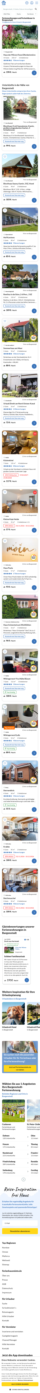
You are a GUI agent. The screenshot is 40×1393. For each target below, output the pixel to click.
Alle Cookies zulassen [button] (20, 1384)
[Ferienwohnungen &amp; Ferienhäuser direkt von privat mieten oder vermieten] (3, 3)
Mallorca (6, 1256)
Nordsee (5, 1247)
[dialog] (20, 1375)
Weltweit (6, 1260)
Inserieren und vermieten (12, 1331)
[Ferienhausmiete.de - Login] (32, 3)
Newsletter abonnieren (20, 1231)
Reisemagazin (8, 1312)
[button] (37, 3)
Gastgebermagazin (10, 1336)
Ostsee (5, 1252)
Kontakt (5, 1320)
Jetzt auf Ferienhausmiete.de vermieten (20, 1068)
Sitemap (5, 1264)
